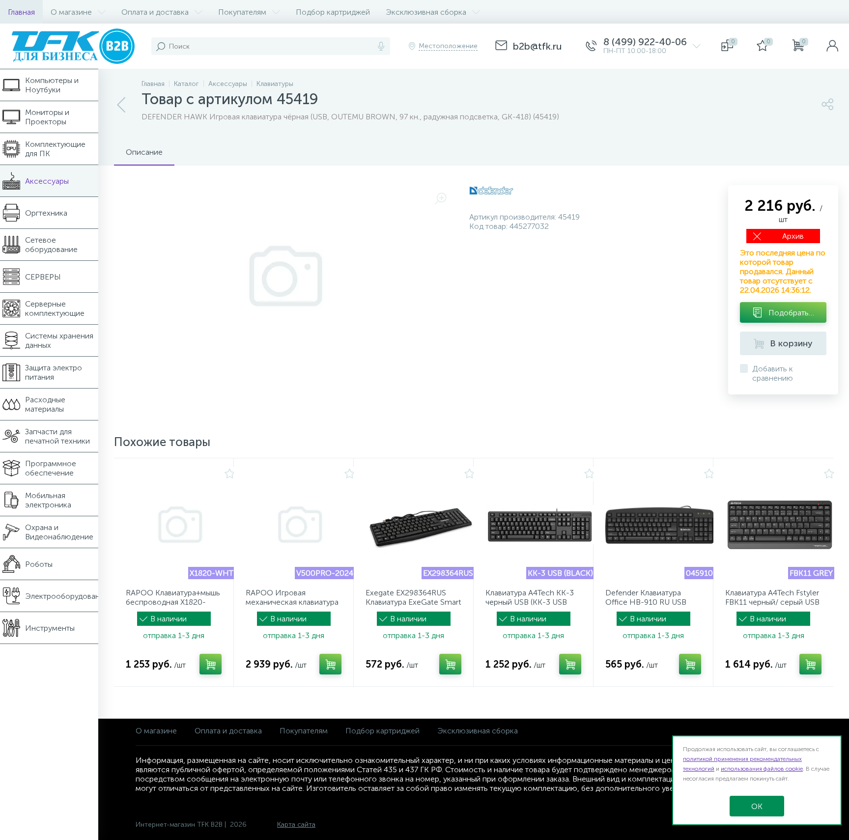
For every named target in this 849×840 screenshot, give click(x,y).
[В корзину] (210, 664)
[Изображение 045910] (659, 524)
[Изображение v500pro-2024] (300, 524)
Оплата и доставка (228, 730)
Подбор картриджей (382, 730)
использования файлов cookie (762, 768)
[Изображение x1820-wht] (180, 524)
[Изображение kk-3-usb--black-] (539, 524)
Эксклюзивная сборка (477, 730)
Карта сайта (296, 824)
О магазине (156, 730)
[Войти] (832, 46)
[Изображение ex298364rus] (420, 524)
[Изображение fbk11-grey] (779, 524)
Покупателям (304, 730)
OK (757, 806)
